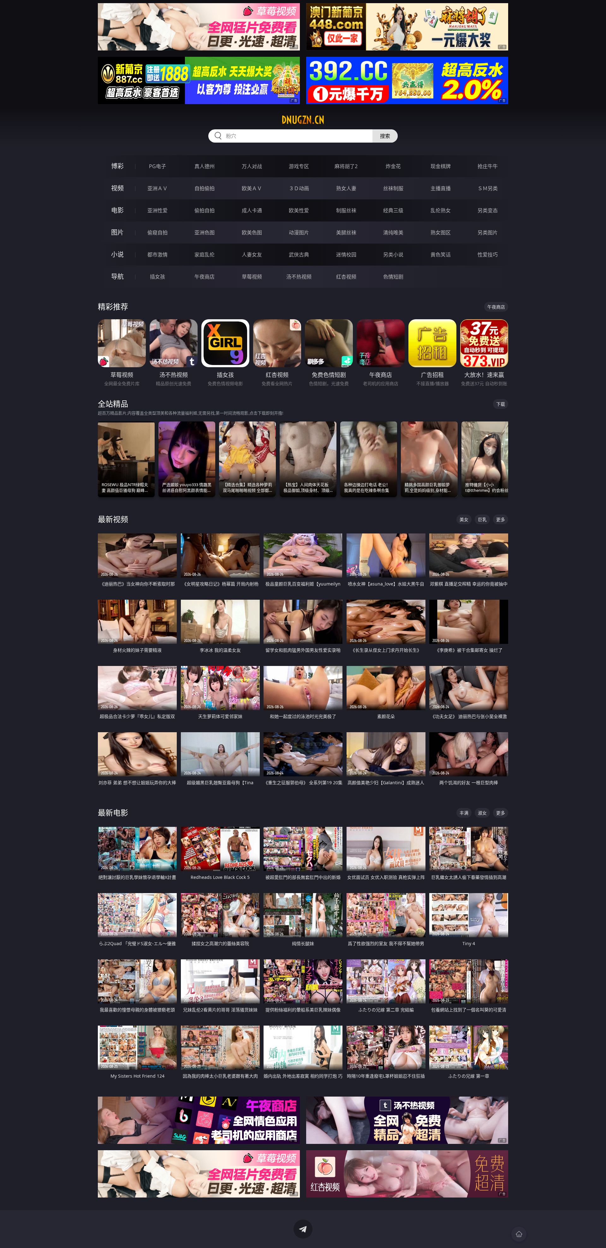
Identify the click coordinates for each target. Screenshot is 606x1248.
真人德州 (204, 166)
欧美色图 (252, 232)
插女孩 (157, 276)
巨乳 (482, 519)
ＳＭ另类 (488, 188)
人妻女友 (252, 254)
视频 (117, 188)
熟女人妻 (346, 188)
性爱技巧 (488, 254)
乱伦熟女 (441, 210)
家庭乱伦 (204, 254)
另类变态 (488, 210)
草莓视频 (252, 276)
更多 (500, 519)
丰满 (464, 813)
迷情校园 (346, 254)
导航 (117, 276)
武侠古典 (299, 254)
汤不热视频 (299, 276)
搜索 (385, 135)
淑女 (482, 813)
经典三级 (393, 210)
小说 (117, 254)
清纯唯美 (393, 232)
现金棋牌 (441, 166)
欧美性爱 (299, 210)
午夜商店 (204, 276)
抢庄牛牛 (488, 166)
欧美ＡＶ (252, 188)
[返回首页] (518, 1234)
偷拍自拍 (204, 210)
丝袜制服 (393, 188)
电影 (117, 210)
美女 (464, 519)
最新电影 (113, 812)
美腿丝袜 (346, 232)
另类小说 (393, 254)
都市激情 (157, 254)
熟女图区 (441, 232)
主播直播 (441, 188)
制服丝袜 (346, 210)
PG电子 (157, 166)
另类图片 (488, 232)
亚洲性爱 (157, 210)
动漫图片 (299, 232)
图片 (117, 232)
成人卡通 (252, 210)
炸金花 (393, 166)
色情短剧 (393, 276)
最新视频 (113, 519)
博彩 (117, 166)
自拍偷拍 (204, 188)
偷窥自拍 (157, 232)
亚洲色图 (204, 232)
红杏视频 (346, 276)
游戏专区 (299, 166)
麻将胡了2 (346, 166)
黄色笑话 (441, 254)
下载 (500, 404)
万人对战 (252, 166)
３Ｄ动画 (299, 188)
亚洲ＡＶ (157, 188)
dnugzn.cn (303, 120)
